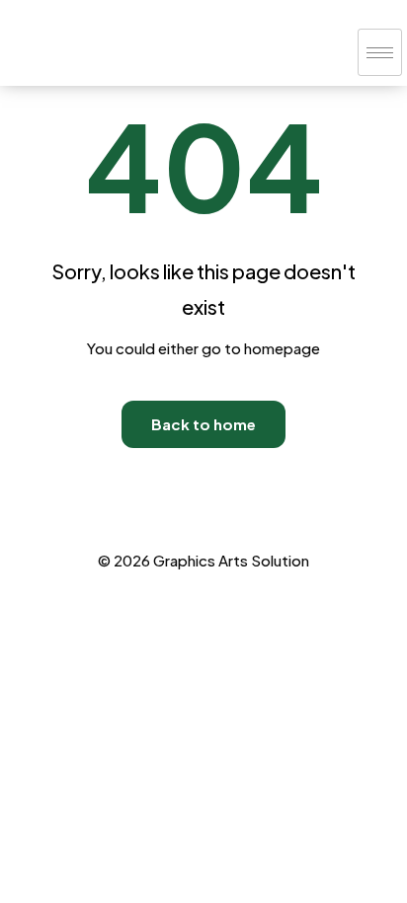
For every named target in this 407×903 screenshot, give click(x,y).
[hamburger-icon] (380, 52)
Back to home (203, 423)
